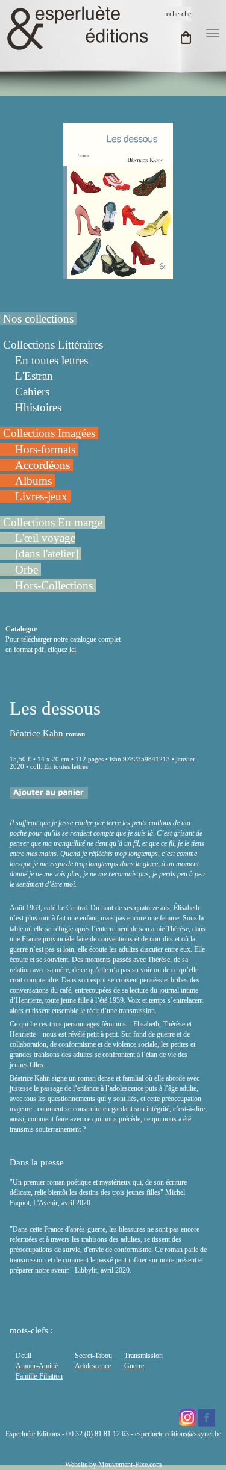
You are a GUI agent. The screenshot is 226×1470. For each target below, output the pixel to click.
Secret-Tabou (93, 1355)
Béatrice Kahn (36, 733)
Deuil (23, 1355)
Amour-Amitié (37, 1366)
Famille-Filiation (39, 1376)
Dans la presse (37, 1162)
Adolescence (93, 1366)
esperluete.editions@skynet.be (178, 1434)
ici (72, 649)
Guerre (134, 1366)
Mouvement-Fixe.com (130, 1464)
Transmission (143, 1355)
